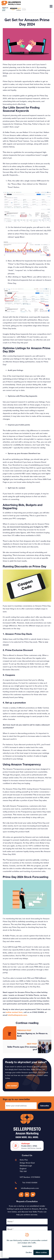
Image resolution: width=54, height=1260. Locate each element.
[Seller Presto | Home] (11, 3)
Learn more (27, 1246)
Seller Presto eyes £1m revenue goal (22, 1048)
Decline (29, 1252)
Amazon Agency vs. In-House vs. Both (32, 1034)
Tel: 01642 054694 (29, 1182)
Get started (12, 1086)
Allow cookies (41, 1252)
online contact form (14, 1012)
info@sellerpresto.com (17, 1015)
